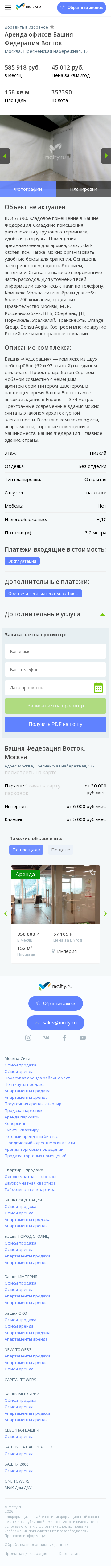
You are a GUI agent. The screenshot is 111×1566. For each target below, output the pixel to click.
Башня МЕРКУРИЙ (22, 1394)
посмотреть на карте (31, 772)
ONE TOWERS (17, 1481)
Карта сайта (70, 1554)
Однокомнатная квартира (31, 1176)
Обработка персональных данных (36, 1545)
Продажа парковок (24, 1110)
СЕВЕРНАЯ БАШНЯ (22, 1430)
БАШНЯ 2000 (16, 1464)
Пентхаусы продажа (25, 1084)
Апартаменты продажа (28, 1091)
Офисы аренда (19, 1071)
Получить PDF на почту (55, 724)
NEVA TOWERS (18, 1349)
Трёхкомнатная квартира (30, 1189)
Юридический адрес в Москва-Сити (40, 1143)
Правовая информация (26, 1536)
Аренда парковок (22, 1117)
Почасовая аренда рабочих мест (37, 1078)
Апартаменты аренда (26, 1097)
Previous (8, 914)
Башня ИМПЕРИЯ (21, 1276)
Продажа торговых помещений (36, 1155)
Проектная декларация (26, 1554)
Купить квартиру (22, 1130)
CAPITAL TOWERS (20, 1379)
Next (103, 914)
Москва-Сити (17, 1058)
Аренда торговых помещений (34, 1149)
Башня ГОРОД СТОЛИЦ (27, 1236)
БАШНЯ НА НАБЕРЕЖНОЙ (28, 1447)
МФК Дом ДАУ (18, 1487)
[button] (5, 156)
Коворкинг (15, 1123)
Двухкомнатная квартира (30, 1183)
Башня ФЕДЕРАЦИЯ (23, 1200)
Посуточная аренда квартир (33, 1103)
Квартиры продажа (24, 1170)
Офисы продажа (20, 1065)
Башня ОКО (16, 1313)
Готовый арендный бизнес (31, 1136)
